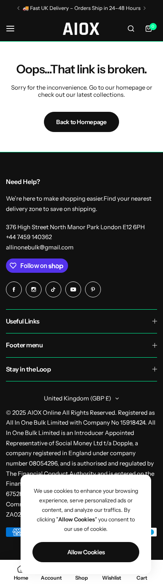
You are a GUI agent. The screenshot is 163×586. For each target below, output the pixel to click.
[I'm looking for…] (131, 28)
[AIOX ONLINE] (81, 28)
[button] (18, 8)
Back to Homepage (81, 122)
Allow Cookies (86, 552)
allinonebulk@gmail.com (40, 247)
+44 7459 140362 (29, 237)
